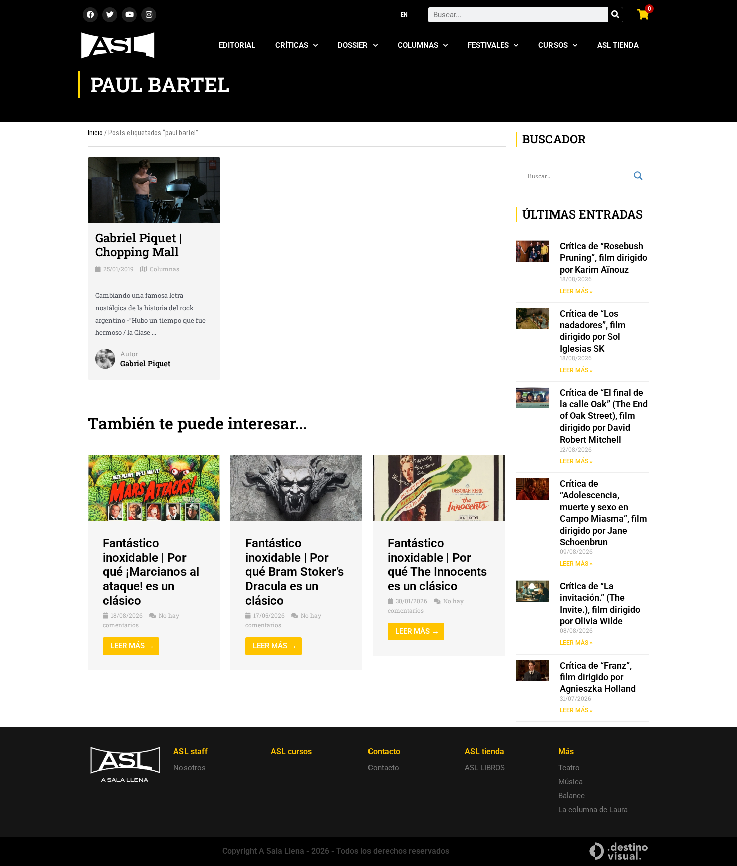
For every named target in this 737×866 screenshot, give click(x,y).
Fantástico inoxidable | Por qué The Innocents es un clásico (437, 564)
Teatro (569, 767)
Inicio (95, 133)
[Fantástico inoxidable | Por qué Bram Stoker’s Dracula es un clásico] (296, 487)
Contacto (383, 767)
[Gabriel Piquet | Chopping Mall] (154, 189)
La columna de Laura (593, 809)
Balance (571, 795)
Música (570, 781)
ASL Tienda (618, 45)
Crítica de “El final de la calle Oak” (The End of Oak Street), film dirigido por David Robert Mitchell (604, 416)
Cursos (553, 45)
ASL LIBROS (485, 767)
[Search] (615, 14)
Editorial (237, 45)
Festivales (488, 45)
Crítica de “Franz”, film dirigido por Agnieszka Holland (598, 677)
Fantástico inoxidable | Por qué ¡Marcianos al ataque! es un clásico (151, 572)
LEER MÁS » (576, 291)
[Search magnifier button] (638, 176)
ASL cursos (291, 751)
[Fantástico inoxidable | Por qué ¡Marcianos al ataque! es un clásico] (154, 487)
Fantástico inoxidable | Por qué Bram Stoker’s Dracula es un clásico (294, 572)
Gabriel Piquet (145, 363)
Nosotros (189, 767)
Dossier (353, 45)
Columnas (418, 45)
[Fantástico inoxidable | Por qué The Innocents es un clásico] (439, 487)
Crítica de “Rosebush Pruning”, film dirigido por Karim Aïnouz (603, 258)
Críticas (291, 45)
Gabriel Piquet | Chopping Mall (138, 245)
